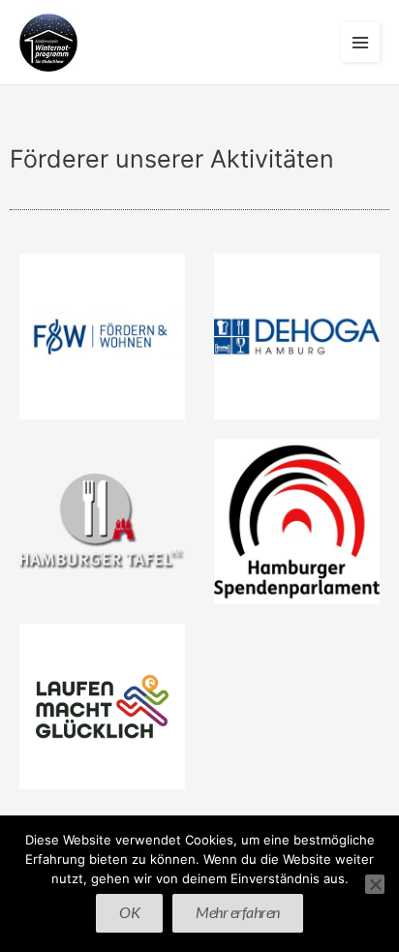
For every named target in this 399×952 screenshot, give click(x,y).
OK (129, 912)
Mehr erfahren (238, 912)
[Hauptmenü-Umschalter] (361, 42)
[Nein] (374, 884)
